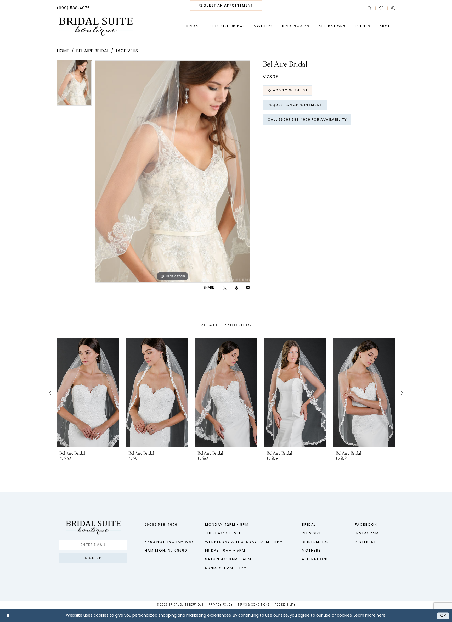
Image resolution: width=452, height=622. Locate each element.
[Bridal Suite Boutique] (96, 26)
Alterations (315, 559)
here (381, 616)
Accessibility (285, 604)
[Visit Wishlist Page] (381, 8)
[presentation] (88, 392)
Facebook (366, 524)
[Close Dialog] (8, 615)
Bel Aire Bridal (92, 51)
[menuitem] (73, 8)
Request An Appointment (295, 105)
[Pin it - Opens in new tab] (236, 288)
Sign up (93, 558)
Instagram (367, 533)
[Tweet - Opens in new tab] (225, 288)
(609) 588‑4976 (161, 524)
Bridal (309, 524)
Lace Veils (127, 51)
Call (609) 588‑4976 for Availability (307, 119)
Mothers (311, 550)
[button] (393, 8)
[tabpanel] (74, 85)
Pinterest (365, 542)
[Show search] (369, 8)
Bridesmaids (315, 542)
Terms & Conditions (253, 604)
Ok (443, 616)
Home (63, 51)
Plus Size (312, 533)
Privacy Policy (221, 604)
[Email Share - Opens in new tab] (248, 288)
